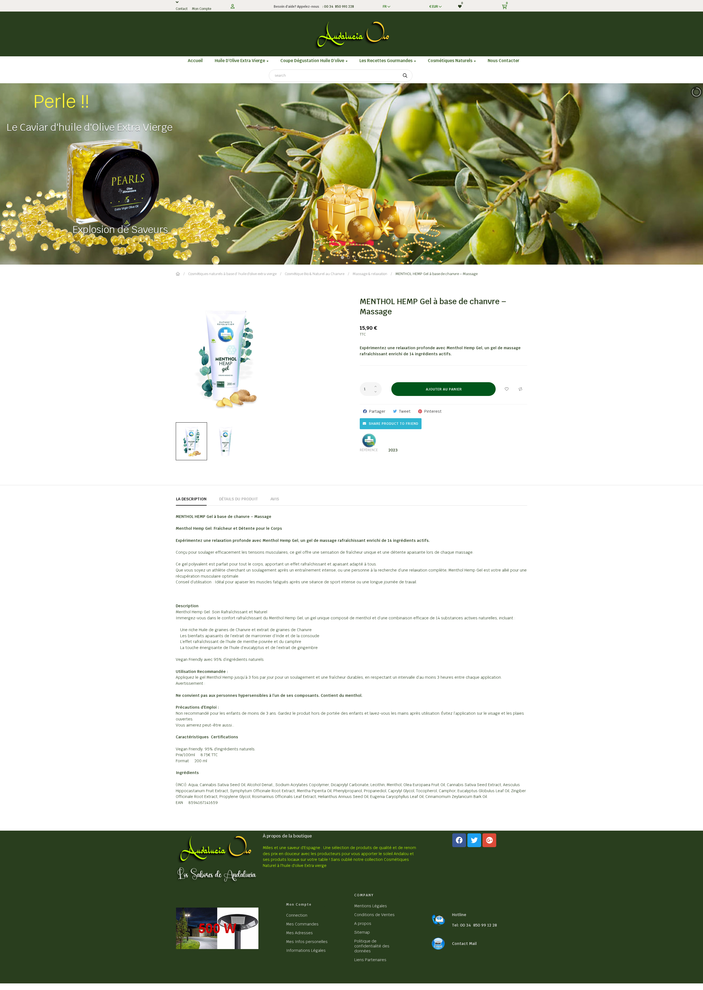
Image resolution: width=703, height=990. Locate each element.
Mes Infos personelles (307, 941)
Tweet (405, 411)
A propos (362, 923)
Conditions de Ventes (374, 914)
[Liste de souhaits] (507, 389)
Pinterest (433, 411)
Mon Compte (201, 9)
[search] (405, 76)
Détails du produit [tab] (238, 499)
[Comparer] (520, 389)
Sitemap (362, 932)
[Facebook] (459, 840)
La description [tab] (191, 499)
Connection (296, 915)
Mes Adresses (299, 932)
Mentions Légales (370, 905)
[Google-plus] (489, 840)
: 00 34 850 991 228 (337, 6)
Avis (274, 499)
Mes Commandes (302, 924)
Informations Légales (306, 950)
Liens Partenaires (370, 959)
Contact (182, 9)
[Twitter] (474, 840)
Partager (377, 411)
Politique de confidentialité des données (371, 946)
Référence (369, 450)
